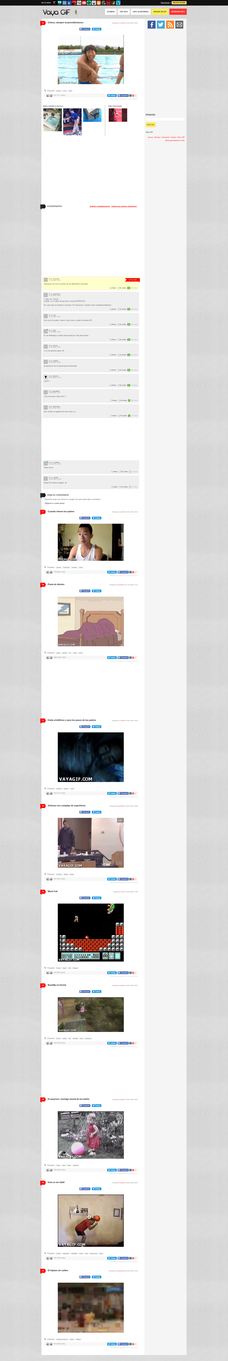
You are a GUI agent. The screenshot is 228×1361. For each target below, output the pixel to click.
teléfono (59, 788)
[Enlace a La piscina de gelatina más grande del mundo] (118, 115)
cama (80, 567)
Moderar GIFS (178, 12)
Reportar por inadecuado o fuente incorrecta (124, 99)
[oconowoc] (46, 280)
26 (43, 585)
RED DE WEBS (46, 2)
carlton (72, 1339)
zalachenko (56, 294)
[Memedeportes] (64, 3)
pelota (58, 1253)
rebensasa (56, 406)
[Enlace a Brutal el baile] (72, 122)
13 (43, 1271)
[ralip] (46, 331)
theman (55, 345)
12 (43, 985)
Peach (59, 968)
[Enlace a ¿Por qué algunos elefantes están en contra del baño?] (53, 120)
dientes (64, 653)
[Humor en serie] (94, 3)
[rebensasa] (46, 407)
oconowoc (56, 278)
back (81, 1038)
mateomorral (120, 1271)
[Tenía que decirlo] (108, 3)
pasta (58, 653)
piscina (59, 91)
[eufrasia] (46, 362)
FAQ (178, 137)
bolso (71, 874)
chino (64, 91)
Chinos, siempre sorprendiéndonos (65, 22)
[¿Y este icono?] (47, 330)
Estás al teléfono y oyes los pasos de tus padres (72, 720)
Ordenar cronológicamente (100, 206)
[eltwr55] (46, 478)
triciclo (58, 1038)
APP (183, 137)
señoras (59, 874)
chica (80, 653)
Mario (64, 968)
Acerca (150, 137)
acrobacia (88, 1038)
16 (43, 1099)
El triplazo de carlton (58, 1270)
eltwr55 (56, 477)
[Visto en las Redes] (69, 3)
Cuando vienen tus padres (61, 511)
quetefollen (120, 806)
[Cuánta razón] (60, 3)
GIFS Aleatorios (141, 12)
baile (70, 91)
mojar (58, 1165)
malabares (66, 1253)
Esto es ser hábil (56, 1182)
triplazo (78, 1339)
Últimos (111, 12)
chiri (54, 315)
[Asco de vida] (55, 3)
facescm (55, 376)
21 (43, 806)
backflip (75, 1038)
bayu (122, 891)
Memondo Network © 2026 (175, 140)
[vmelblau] (46, 463)
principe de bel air (62, 1339)
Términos (157, 137)
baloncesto (93, 1253)
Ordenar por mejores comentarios (124, 206)
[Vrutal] (84, 3)
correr (75, 653)
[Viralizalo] (118, 3)
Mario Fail (52, 891)
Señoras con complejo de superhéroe (67, 805)
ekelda (122, 985)
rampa (64, 1038)
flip (70, 1038)
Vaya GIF (149, 132)
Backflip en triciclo (57, 985)
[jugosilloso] (46, 392)
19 (43, 1182)
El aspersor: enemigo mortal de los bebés (68, 1099)
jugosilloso (56, 391)
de (70, 653)
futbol (81, 1253)
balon (101, 1253)
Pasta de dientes (56, 584)
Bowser (75, 968)
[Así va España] (74, 3)
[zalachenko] (46, 295)
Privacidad (165, 137)
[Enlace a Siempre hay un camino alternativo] (92, 115)
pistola (66, 874)
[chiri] (46, 316)
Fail (70, 968)
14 (43, 891)
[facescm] (46, 377)
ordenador (66, 567)
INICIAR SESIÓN (179, 3)
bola (86, 1253)
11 (43, 23)
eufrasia (55, 360)
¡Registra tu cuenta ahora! (55, 503)
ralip (54, 330)
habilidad (74, 1253)
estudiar (74, 567)
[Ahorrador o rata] (113, 3)
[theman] (46, 346)
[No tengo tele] (103, 3)
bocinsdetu (121, 584)
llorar (63, 1165)
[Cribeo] (89, 3)
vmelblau (56, 462)
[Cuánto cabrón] (79, 3)
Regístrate (165, 3)
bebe (69, 1165)
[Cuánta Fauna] (99, 3)
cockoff (122, 23)
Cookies (173, 137)
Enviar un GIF (160, 12)
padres (59, 567)
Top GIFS (124, 12)
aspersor (75, 1165)
